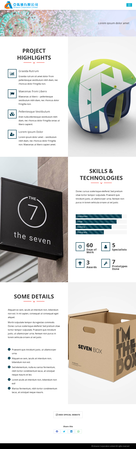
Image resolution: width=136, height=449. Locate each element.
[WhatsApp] (78, 431)
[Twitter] (64, 431)
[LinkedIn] (71, 431)
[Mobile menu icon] (129, 5)
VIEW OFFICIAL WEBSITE (69, 414)
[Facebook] (57, 431)
